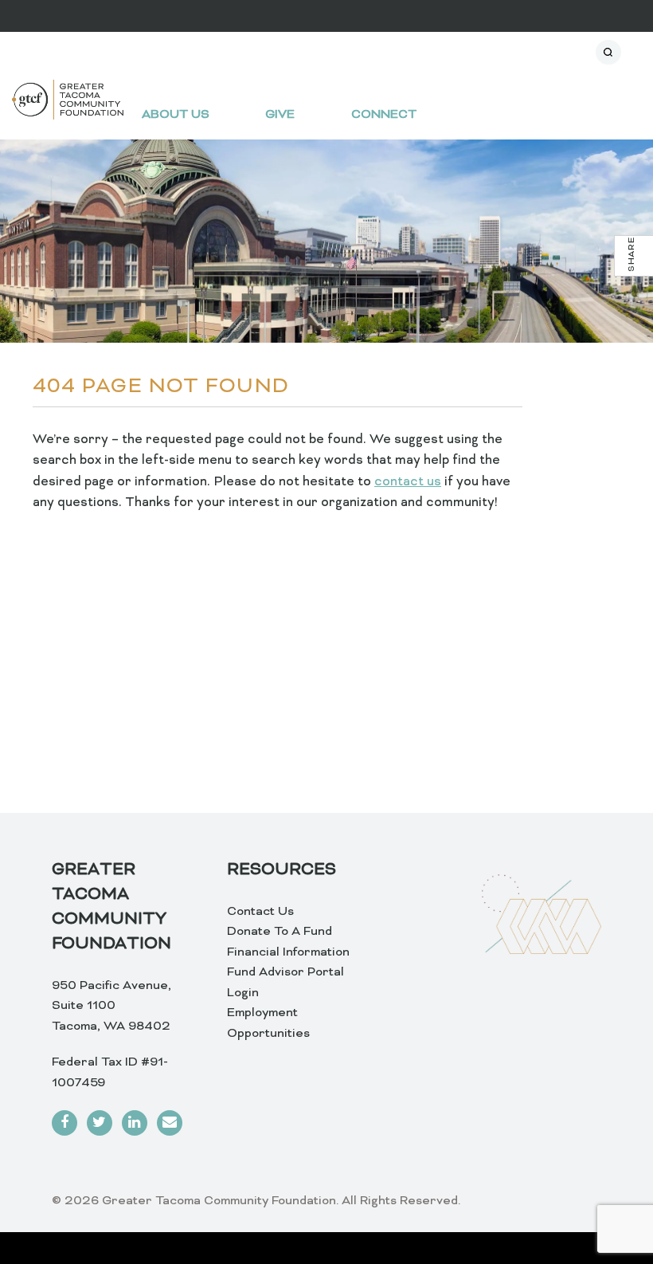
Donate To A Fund (279, 932)
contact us (407, 482)
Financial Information (288, 952)
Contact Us (260, 912)
